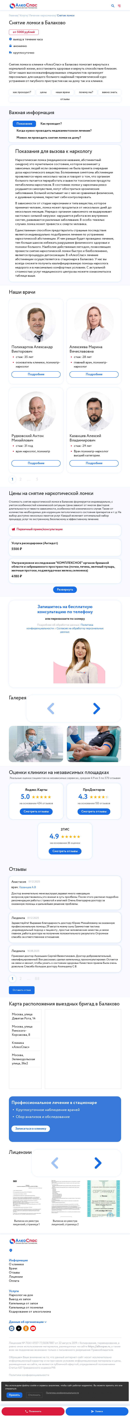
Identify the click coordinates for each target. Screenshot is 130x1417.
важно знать (109, 92)
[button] (97, 708)
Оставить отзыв (22, 990)
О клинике (16, 1264)
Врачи (13, 1268)
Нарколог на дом (21, 1295)
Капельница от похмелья (26, 1307)
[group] (36, 744)
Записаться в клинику (30, 1128)
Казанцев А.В (27, 887)
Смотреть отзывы (36, 811)
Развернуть (65, 589)
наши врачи (63, 92)
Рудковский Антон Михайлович (27, 438)
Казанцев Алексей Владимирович (85, 438)
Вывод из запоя (20, 1299)
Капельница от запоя (23, 1303)
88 (37, 979)
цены (43, 92)
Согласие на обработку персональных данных (80, 630)
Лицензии (16, 1276)
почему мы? (86, 92)
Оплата (14, 1281)
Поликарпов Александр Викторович (32, 349)
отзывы (65, 99)
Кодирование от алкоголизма (30, 1311)
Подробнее (36, 374)
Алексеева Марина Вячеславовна (85, 349)
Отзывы (14, 1272)
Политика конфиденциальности (29, 1375)
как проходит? (22, 92)
